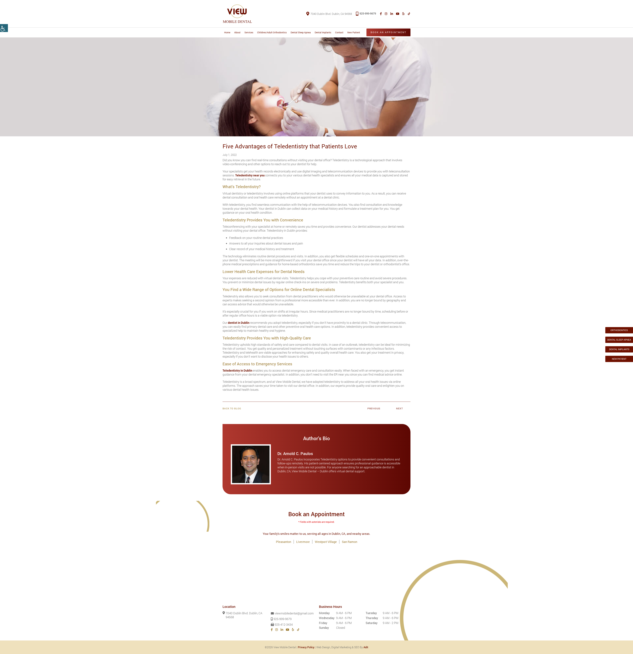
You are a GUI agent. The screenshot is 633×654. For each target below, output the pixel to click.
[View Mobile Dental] (237, 13)
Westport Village (326, 542)
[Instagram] (386, 13)
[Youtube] (397, 13)
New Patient (353, 32)
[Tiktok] (408, 13)
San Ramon (349, 542)
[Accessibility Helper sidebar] (4, 28)
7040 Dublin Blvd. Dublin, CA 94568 (331, 13)
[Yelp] (403, 13)
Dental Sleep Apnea (301, 32)
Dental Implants (323, 32)
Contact (339, 32)
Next (399, 408)
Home (227, 32)
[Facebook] (381, 13)
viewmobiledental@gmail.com (294, 613)
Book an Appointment (388, 32)
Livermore (303, 542)
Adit (365, 647)
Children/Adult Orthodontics (272, 32)
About (237, 32)
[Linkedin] (391, 13)
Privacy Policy (306, 647)
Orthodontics (619, 330)
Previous (373, 408)
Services (248, 32)
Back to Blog (232, 408)
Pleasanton (283, 542)
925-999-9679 (368, 13)
